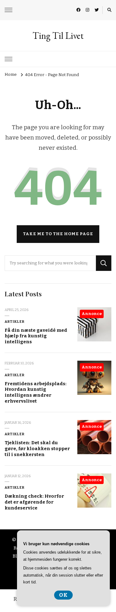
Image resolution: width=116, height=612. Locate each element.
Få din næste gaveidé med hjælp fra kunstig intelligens (36, 336)
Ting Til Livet (58, 36)
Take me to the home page (58, 233)
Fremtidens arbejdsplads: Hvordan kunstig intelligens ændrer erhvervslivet (36, 392)
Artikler (14, 321)
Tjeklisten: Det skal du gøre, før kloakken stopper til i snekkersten (37, 448)
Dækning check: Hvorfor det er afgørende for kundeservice (34, 501)
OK (63, 595)
